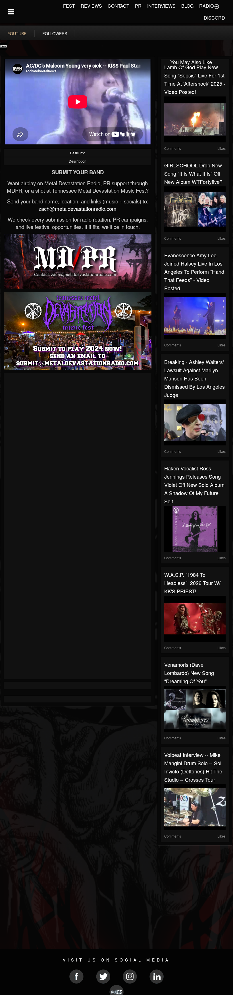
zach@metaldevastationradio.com (77, 208)
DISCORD (214, 17)
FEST (69, 6)
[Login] (216, 6)
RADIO (206, 6)
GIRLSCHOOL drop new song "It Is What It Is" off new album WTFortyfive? (193, 173)
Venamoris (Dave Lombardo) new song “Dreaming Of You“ (189, 673)
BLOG (187, 6)
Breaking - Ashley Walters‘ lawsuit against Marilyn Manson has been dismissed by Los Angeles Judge (194, 378)
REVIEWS (91, 6)
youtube (17, 33)
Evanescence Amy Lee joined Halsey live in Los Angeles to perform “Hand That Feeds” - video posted (194, 271)
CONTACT (118, 6)
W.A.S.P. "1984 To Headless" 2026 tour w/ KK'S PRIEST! (192, 583)
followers (54, 33)
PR (138, 6)
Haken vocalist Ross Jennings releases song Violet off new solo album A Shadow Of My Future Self (194, 484)
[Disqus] (77, 452)
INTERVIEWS (161, 6)
